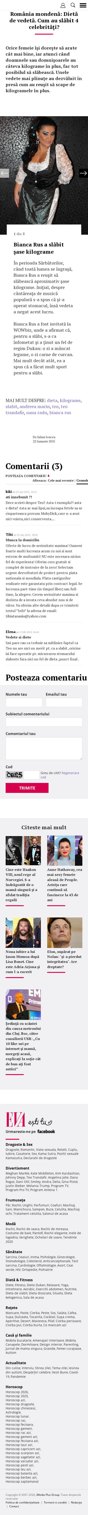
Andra (46, 1181)
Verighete (26, 1237)
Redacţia (76, 1502)
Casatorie (23, 1153)
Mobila (70, 1340)
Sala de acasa (33, 1297)
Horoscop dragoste (20, 1404)
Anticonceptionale (56, 1261)
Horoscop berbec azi (21, 1477)
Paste (24, 1313)
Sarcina (11, 1257)
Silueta (58, 1293)
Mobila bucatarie (18, 1340)
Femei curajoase (69, 1348)
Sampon (38, 1209)
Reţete (11, 1307)
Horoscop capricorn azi (23, 1449)
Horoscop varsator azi (22, 1461)
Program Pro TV (17, 1190)
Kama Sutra (47, 1153)
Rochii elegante (55, 1233)
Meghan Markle (17, 1173)
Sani (9, 1209)
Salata (61, 1313)
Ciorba (35, 1313)
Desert (25, 1321)
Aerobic (29, 1289)
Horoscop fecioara (19, 1424)
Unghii (27, 1205)
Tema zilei (59, 1368)
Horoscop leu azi (18, 1469)
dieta (52, 400)
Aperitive (12, 1321)
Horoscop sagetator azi (23, 1457)
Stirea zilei (43, 1368)
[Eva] (14, 5)
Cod (9, 766)
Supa (9, 1317)
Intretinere (14, 1289)
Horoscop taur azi (19, 1445)
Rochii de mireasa (54, 1229)
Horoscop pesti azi (19, 1465)
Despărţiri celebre (37, 1372)
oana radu (36, 412)
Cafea (72, 1313)
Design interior (51, 1344)
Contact (14, 1506)
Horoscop (14, 1386)
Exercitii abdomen (49, 1289)
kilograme (70, 400)
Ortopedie (29, 1269)
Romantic (28, 1149)
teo (55, 406)
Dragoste (12, 1149)
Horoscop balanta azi (21, 1473)
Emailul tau (56, 694)
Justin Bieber (15, 1186)
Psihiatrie (46, 1269)
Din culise (13, 1368)
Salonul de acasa (55, 1213)
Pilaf (51, 1321)
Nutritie (70, 1289)
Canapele (13, 1344)
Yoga (64, 1285)
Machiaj (69, 1205)
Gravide (49, 1348)
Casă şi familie (19, 1335)
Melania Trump (38, 1186)
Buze (49, 1209)
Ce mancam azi (54, 1325)
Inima (34, 1257)
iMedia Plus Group (47, 1495)
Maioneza (39, 1321)
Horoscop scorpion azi (22, 1453)
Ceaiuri (23, 1257)
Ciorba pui (13, 1325)
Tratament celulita (27, 1213)
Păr (8, 1205)
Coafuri (56, 1205)
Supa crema (66, 1317)
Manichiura (22, 1209)
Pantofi (37, 1233)
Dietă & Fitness (19, 1279)
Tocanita (35, 1317)
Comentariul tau (21, 733)
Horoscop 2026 (17, 1392)
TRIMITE (27, 788)
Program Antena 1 (44, 1190)
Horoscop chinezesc (21, 1408)
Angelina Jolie (58, 1177)
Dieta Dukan (36, 1285)
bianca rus (60, 412)
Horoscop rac (15, 1420)
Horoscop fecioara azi (22, 1441)
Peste (45, 1313)
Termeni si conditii (55, 1502)
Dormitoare (29, 1344)
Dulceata (21, 1317)
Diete (10, 1285)
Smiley (36, 1181)
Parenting (71, 1344)
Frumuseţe (15, 1200)
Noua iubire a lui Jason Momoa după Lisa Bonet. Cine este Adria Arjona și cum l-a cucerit (23, 961)
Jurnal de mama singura (24, 1348)
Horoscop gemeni (19, 1428)
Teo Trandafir (36, 1177)
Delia (56, 1181)
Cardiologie (26, 1265)
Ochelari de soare (48, 1237)
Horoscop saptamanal (22, 1481)
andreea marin (35, 406)
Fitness (20, 1285)
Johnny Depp (15, 1177)
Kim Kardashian (67, 1173)
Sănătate (14, 1251)
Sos (53, 1313)
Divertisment (17, 1168)
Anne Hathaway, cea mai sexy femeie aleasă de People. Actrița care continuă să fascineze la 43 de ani (64, 884)
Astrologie (13, 1412)
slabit (11, 406)
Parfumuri (41, 1205)
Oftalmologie (46, 1265)
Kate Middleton (42, 1173)
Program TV (59, 1186)
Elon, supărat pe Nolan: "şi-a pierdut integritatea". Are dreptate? (64, 959)
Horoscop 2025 (17, 1396)
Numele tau (16, 694)
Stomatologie (15, 1261)
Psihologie (48, 1257)
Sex (34, 1153)
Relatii (62, 1149)
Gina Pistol (70, 1181)
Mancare (12, 1313)
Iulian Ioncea (46, 437)
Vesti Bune (60, 1372)
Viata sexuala (46, 1149)
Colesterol (34, 1261)
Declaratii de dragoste (40, 1158)
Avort (61, 1265)
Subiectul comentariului (27, 713)
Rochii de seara (27, 1229)
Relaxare (53, 1285)
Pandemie (18, 1376)
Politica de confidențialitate (22, 1502)
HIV (18, 1269)
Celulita (60, 1209)
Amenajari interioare (48, 1340)
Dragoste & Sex (19, 1144)
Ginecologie (66, 1257)
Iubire (10, 1153)
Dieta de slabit (17, 1293)
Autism (11, 1352)
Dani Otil (22, 1181)
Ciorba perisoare (68, 1321)
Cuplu (72, 1149)
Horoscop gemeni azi (21, 1437)
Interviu (28, 1368)
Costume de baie (18, 1233)
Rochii (16, 1205)
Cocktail (49, 1317)
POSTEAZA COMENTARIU (26, 476)
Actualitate (16, 1362)
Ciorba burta (32, 1325)
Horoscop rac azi (18, 1432)
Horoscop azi (15, 1400)
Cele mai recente (61, 480)
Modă (11, 1223)
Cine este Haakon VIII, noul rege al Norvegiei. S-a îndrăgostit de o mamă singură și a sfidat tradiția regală (21, 884)
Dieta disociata (40, 1293)
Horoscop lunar (17, 1416)
